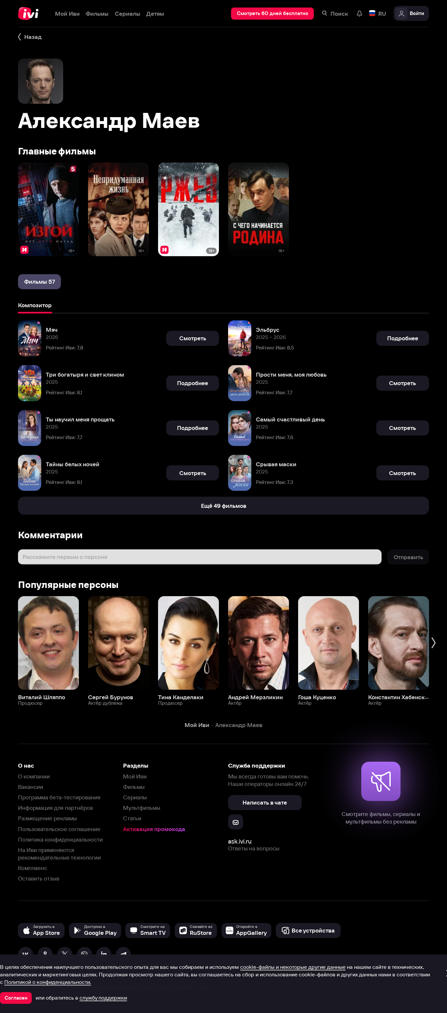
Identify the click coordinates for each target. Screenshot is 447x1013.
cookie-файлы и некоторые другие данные (293, 967)
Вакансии (30, 787)
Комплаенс (32, 868)
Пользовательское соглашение (59, 829)
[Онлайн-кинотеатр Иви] (30, 14)
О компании (34, 776)
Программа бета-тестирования (59, 797)
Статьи (132, 818)
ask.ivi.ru (240, 841)
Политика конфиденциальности (60, 839)
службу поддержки (103, 998)
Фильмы (134, 787)
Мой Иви (135, 776)
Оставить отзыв (38, 878)
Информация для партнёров (55, 808)
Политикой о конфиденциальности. (47, 982)
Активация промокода (154, 829)
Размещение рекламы (47, 818)
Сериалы (135, 797)
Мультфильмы (141, 808)
